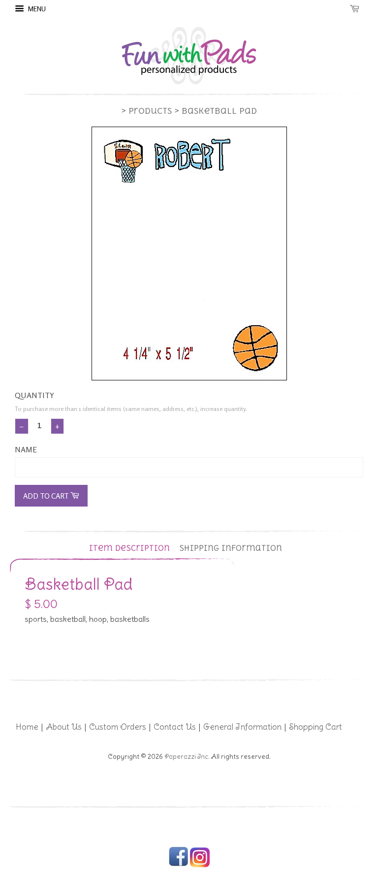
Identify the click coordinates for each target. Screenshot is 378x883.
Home (27, 726)
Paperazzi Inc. (187, 756)
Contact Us (175, 726)
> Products (146, 111)
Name (26, 449)
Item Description (129, 548)
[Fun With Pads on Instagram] (200, 865)
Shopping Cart (315, 726)
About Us (64, 726)
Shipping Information (230, 548)
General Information (242, 726)
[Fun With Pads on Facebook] (178, 865)
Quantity (34, 395)
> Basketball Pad (215, 111)
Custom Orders (117, 726)
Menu (36, 8)
